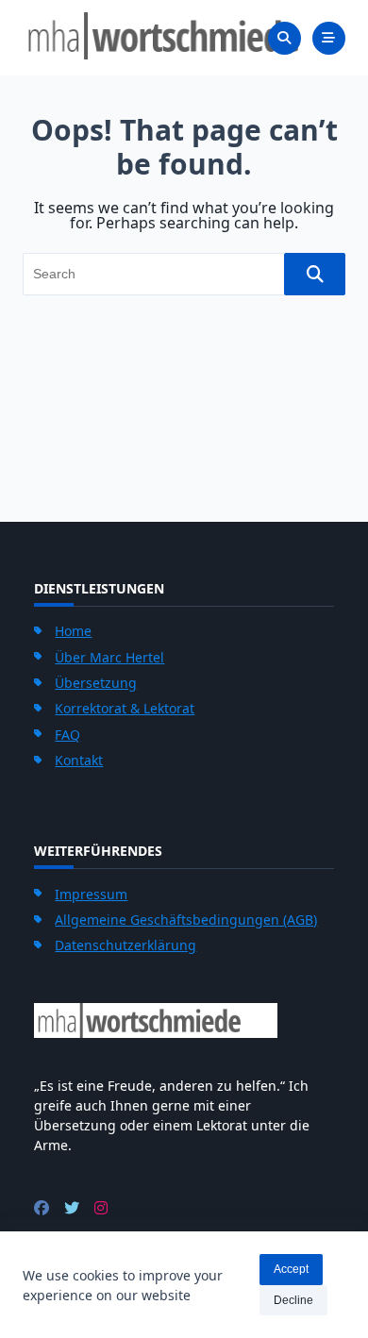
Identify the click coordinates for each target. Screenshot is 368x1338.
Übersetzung (96, 683)
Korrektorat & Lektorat (124, 708)
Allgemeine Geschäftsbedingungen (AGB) (186, 919)
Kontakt (79, 760)
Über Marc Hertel (109, 657)
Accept (291, 1269)
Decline (293, 1300)
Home (73, 631)
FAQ (67, 735)
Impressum (91, 894)
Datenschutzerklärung (125, 945)
